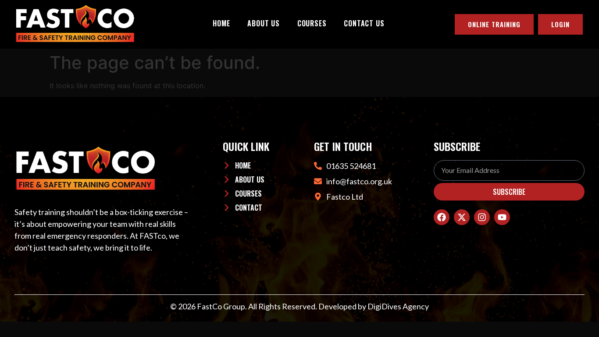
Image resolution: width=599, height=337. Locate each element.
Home (221, 23)
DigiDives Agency (398, 306)
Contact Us (364, 23)
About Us (263, 23)
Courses (312, 23)
